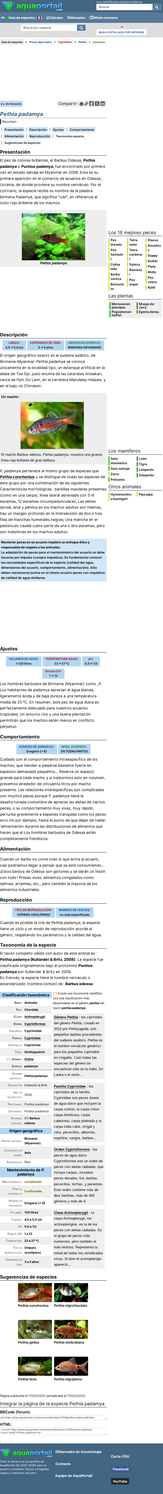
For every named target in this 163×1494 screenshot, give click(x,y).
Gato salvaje (120, 469)
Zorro (115, 474)
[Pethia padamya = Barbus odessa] (53, 237)
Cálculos (56, 18)
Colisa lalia (115, 266)
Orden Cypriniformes (72, 1149)
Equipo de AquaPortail (73, 1475)
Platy (152, 266)
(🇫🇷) (39, 18)
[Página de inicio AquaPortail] (32, 10)
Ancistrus (154, 248)
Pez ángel (133, 282)
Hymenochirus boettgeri (121, 496)
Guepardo (146, 475)
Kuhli (151, 287)
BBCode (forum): (15, 1412)
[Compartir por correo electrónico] (81, 104)
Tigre (143, 464)
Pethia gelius (28, 1342)
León (142, 459)
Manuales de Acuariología (80, 1452)
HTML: (6, 1424)
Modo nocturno (106, 18)
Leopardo (146, 470)
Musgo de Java (146, 305)
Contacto (63, 1464)
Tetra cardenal (135, 254)
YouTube (120, 1481)
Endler (153, 261)
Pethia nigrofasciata (70, 1305)
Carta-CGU (120, 1456)
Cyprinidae (32, 1038)
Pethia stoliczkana (69, 1342)
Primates (118, 480)
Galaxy (134, 264)
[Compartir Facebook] (91, 104)
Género (66, 1017)
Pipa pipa (146, 494)
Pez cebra (152, 279)
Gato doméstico (119, 461)
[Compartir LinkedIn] (102, 104)
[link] (32, 6)
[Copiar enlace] (86, 104)
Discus (153, 240)
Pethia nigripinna (68, 1379)
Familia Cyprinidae (70, 1086)
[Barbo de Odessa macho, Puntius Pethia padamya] (53, 425)
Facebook (121, 1469)
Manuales (77, 18)
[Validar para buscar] (156, 7)
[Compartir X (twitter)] (97, 104)
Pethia (29, 1059)
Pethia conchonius (17, 477)
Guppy (153, 255)
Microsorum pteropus (121, 305)
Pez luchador (117, 254)
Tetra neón (133, 242)
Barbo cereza (116, 276)
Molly (152, 272)
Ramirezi (135, 272)
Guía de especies (21, 18)
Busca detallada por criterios (121, 32)
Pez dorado (116, 242)
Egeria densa (149, 312)
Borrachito (117, 286)
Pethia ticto (27, 1379)
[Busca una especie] (81, 28)
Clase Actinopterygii (71, 1213)
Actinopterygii (34, 1016)
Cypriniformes (35, 1024)
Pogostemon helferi (121, 313)
